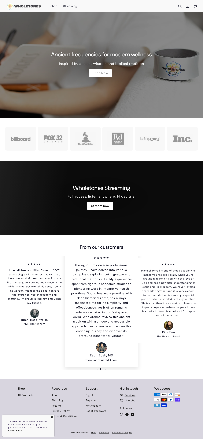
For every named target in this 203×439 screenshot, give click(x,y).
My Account (94, 405)
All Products (26, 395)
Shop (54, 6)
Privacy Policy (61, 411)
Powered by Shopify (122, 432)
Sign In (90, 395)
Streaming (70, 6)
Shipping (57, 400)
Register (91, 400)
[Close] (52, 416)
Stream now (100, 206)
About (56, 395)
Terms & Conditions (64, 416)
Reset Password (96, 411)
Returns (57, 405)
